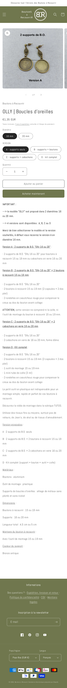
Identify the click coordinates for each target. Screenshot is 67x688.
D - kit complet (49, 157)
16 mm (9, 136)
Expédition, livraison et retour (43, 592)
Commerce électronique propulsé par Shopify (43, 682)
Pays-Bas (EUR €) (21, 657)
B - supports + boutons (46, 149)
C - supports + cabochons (19, 157)
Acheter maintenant (33, 193)
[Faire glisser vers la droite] (41, 95)
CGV (43, 597)
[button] (4, 14)
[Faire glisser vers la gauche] (26, 95)
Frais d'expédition (22, 124)
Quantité (7, 164)
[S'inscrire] (56, 622)
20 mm (25, 136)
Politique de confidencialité (24, 597)
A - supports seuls (15, 149)
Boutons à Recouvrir (21, 682)
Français (47, 657)
